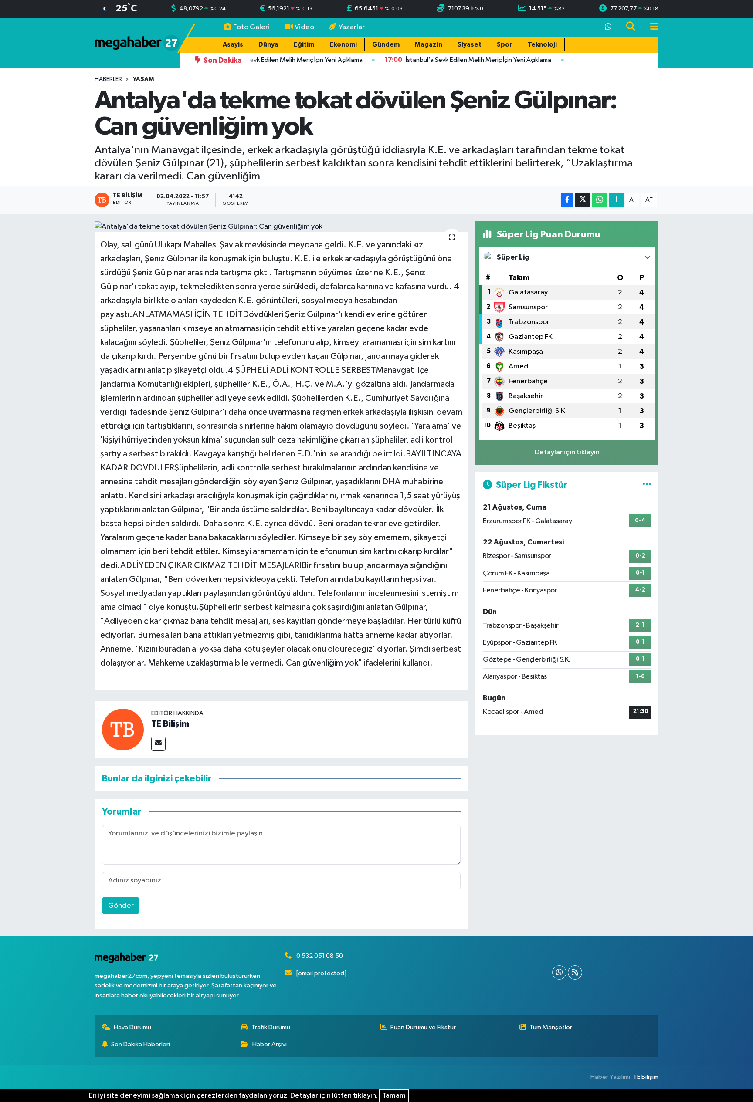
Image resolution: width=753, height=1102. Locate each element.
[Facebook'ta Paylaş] (567, 200)
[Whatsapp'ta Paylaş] (599, 200)
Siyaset (470, 44)
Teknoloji (542, 44)
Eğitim (304, 44)
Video (304, 27)
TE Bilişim (170, 724)
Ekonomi (343, 44)
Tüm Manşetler (550, 1027)
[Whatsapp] (559, 972)
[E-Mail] (158, 744)
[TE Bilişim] (123, 729)
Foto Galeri (251, 27)
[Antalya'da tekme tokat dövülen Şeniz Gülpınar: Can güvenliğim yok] (281, 227)
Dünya (268, 44)
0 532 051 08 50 (319, 956)
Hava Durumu (132, 1027)
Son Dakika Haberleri (140, 1044)
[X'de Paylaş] (582, 200)
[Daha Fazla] (616, 200)
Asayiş (233, 44)
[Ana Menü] (650, 27)
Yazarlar (352, 27)
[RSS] (575, 972)
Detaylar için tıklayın (567, 452)
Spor (504, 44)
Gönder (121, 905)
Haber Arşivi (269, 1044)
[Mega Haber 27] (137, 42)
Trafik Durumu (270, 1027)
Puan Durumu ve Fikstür (423, 1027)
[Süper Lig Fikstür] (647, 485)
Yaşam (143, 79)
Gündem (386, 44)
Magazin (428, 44)
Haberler (108, 79)
